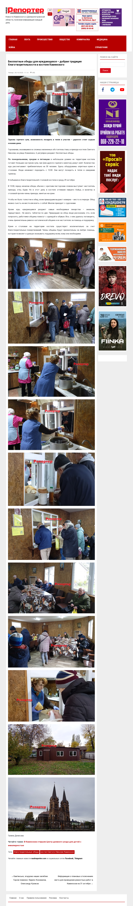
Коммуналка (83, 39)
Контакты (64, 898)
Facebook (69, 858)
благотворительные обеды (26, 852)
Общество (64, 39)
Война (12, 47)
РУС (50, 14)
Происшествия (44, 39)
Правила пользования (36, 898)
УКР (50, 10)
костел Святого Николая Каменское (57, 852)
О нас (21, 898)
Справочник (101, 47)
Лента (27, 39)
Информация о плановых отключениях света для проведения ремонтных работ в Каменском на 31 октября (73, 880)
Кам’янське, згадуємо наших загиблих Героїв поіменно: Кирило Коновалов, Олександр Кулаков (30, 880)
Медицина (102, 39)
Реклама (53, 898)
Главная (13, 39)
